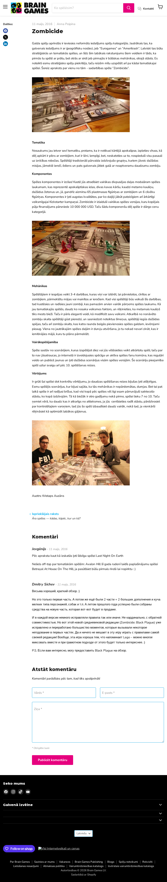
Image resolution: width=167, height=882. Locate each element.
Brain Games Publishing (89, 862)
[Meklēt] (128, 8)
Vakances (64, 862)
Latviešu (82, 833)
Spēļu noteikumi (128, 862)
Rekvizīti (147, 862)
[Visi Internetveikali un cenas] (58, 848)
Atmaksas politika (54, 866)
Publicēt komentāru (52, 760)
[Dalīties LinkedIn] (5, 43)
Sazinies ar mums (44, 862)
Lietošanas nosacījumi (26, 866)
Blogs (110, 862)
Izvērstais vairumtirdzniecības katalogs (131, 866)
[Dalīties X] (5, 37)
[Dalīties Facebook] (5, 30)
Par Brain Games (20, 862)
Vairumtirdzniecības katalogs (86, 866)
